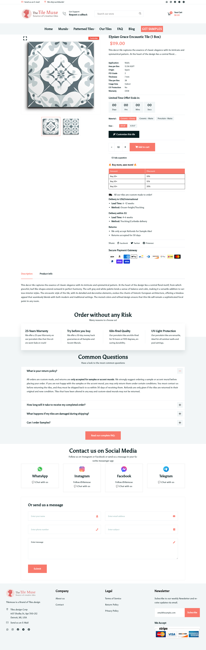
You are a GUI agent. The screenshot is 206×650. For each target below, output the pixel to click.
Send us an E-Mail (19, 622)
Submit (37, 568)
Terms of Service (113, 598)
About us (60, 598)
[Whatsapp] (167, 2)
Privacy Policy (111, 610)
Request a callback (78, 14)
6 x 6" (133, 126)
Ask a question (120, 158)
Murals (63, 29)
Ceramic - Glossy (128, 118)
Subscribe (192, 612)
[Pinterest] (183, 2)
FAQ (120, 29)
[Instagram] (171, 2)
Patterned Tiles (83, 29)
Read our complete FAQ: (103, 435)
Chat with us (83, 486)
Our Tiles (105, 29)
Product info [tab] (46, 273)
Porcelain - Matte (165, 118)
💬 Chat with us (40, 482)
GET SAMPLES (152, 29)
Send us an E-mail (32, 2)
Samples (87, 339)
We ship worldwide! (55, 2)
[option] (61, 74)
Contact (60, 604)
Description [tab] (27, 273)
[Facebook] (175, 2)
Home (48, 29)
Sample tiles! (145, 231)
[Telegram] (179, 2)
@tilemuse (85, 482)
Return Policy (111, 604)
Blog (132, 29)
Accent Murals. (74, 343)
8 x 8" (123, 126)
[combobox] (118, 14)
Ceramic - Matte (146, 118)
